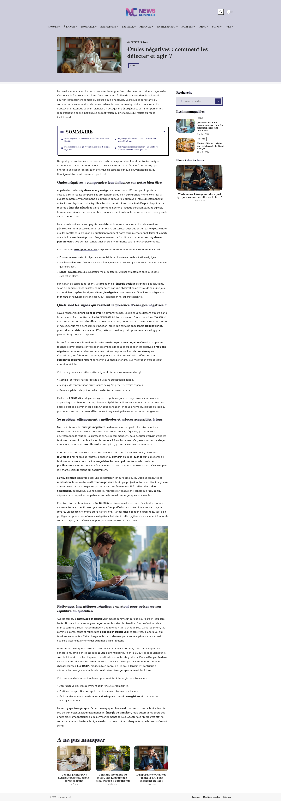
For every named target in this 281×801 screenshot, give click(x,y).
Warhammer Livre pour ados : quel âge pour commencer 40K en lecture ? (199, 195)
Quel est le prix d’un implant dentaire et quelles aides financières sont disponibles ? (210, 126)
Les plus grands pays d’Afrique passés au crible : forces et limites (74, 777)
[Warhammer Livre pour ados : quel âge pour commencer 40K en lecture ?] (199, 178)
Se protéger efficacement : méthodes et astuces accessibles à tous (137, 139)
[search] (221, 12)
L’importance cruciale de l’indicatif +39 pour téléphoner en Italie (151, 777)
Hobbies (201, 139)
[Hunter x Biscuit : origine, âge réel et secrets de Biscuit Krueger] (185, 145)
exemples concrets (85, 249)
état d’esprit (141, 203)
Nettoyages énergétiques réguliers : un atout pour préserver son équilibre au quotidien (138, 148)
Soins (133, 65)
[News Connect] (140, 12)
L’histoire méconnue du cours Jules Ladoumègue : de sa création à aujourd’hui (113, 777)
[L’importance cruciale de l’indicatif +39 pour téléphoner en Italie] (151, 758)
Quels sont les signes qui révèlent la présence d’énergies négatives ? (87, 148)
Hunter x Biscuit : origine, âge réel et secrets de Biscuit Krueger (210, 145)
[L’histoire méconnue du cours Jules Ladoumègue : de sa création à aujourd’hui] (113, 758)
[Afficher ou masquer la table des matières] (129, 131)
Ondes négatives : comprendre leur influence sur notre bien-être (86, 139)
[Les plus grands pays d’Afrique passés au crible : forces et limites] (74, 758)
